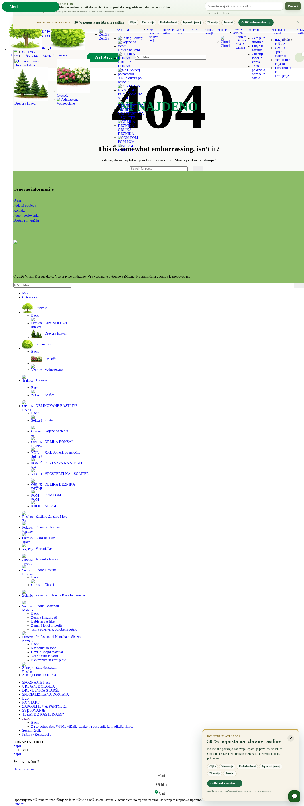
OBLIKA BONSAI (125, 64)
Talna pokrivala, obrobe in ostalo (259, 72)
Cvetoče (50, 359)
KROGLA (125, 150)
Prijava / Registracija (36, 734)
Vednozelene (66, 103)
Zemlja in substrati (258, 40)
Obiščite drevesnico (255, 22)
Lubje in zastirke (258, 48)
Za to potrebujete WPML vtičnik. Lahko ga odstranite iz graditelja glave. (82, 726)
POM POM (126, 142)
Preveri (293, 6)
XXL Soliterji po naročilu (130, 80)
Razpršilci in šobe (282, 42)
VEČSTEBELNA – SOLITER (131, 116)
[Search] (198, 168)
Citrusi (225, 45)
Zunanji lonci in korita (257, 58)
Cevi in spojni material (280, 52)
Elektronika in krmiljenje (48, 660)
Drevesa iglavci (25, 103)
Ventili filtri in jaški (283, 62)
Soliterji (137, 38)
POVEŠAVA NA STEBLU (130, 96)
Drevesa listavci (25, 65)
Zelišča (104, 38)
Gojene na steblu (130, 50)
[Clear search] (188, 168)
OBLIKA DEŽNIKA (126, 132)
